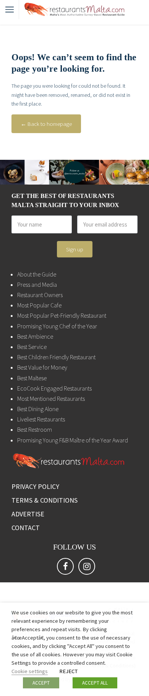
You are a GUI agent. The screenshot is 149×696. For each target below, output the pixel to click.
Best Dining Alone (37, 409)
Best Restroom (34, 429)
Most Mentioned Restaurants (51, 398)
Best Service (32, 346)
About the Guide (36, 274)
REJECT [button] (68, 671)
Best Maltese (32, 378)
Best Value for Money (42, 367)
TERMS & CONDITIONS (44, 500)
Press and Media (37, 284)
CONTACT (25, 527)
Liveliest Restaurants (41, 419)
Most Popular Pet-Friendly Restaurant (61, 315)
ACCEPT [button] (41, 683)
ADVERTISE (27, 514)
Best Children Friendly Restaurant (56, 357)
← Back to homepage (46, 123)
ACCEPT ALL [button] (95, 683)
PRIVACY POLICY (35, 486)
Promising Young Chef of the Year (57, 326)
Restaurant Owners (40, 295)
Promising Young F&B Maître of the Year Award (72, 440)
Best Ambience (35, 336)
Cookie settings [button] (29, 671)
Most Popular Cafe (39, 305)
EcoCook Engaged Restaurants (54, 388)
